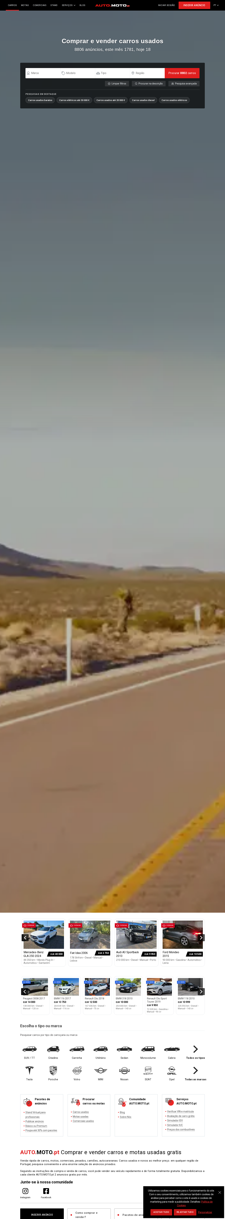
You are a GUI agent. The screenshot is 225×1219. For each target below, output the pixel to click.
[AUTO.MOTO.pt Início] (112, 5)
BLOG (82, 5)
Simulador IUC (175, 1125)
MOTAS (25, 5)
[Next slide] (201, 937)
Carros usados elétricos (174, 100)
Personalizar (205, 1212)
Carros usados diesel (143, 100)
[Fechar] (219, 1190)
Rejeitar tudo (185, 1212)
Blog (122, 1112)
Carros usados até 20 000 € (111, 100)
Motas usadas (80, 1116)
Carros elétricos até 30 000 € (74, 100)
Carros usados (81, 1112)
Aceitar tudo (161, 1212)
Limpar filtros (119, 83)
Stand (54, 5)
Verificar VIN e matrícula (180, 1111)
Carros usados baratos (40, 100)
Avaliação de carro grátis (181, 1116)
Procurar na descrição (151, 83)
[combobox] (44, 73)
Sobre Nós (125, 1117)
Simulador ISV (175, 1120)
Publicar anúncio (34, 1121)
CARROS (12, 5)
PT (215, 5)
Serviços (67, 5)
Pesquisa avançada (186, 83)
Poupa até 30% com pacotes (41, 1130)
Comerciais (39, 5)
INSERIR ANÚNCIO (194, 5)
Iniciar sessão (166, 5)
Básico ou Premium (36, 1126)
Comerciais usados (83, 1121)
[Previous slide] (25, 937)
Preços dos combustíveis (181, 1129)
